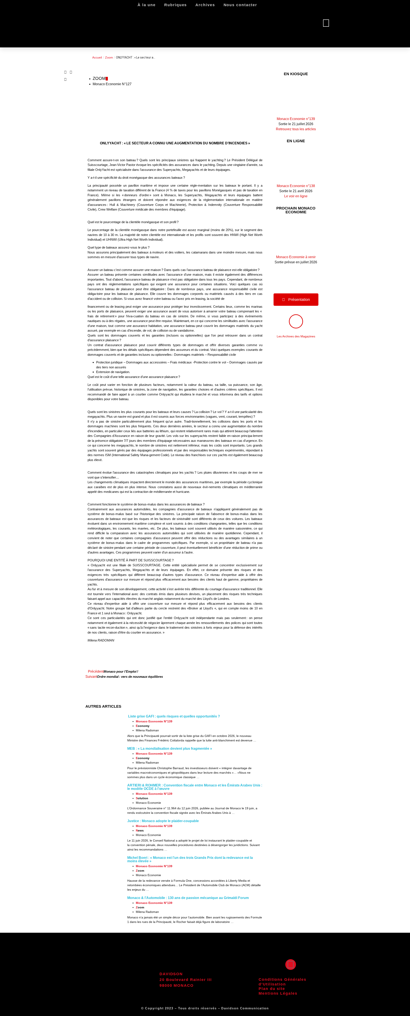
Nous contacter (240, 5)
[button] (65, 72)
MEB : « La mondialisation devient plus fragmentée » (169, 748)
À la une (147, 5)
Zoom (109, 57)
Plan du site (272, 989)
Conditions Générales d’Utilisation (282, 981)
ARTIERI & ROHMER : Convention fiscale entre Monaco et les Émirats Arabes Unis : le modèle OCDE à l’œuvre (194, 787)
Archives (205, 5)
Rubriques (175, 5)
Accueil (97, 57)
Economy (142, 726)
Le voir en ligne (296, 196)
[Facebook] (290, 964)
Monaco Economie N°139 (154, 721)
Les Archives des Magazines (296, 336)
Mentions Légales (278, 993)
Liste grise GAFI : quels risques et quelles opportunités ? (173, 716)
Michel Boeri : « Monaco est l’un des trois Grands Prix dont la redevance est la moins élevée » (190, 859)
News (140, 830)
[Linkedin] (326, 23)
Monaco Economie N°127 (112, 84)
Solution (142, 798)
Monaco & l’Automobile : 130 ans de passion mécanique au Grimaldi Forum (188, 898)
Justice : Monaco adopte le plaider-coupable (163, 821)
